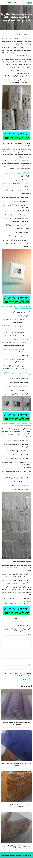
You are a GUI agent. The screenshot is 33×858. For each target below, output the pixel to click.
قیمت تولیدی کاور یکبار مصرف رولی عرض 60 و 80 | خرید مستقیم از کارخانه (16, 723)
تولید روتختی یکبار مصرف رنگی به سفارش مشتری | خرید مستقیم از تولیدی (16, 806)
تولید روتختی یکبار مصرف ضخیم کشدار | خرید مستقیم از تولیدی (16, 764)
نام (30, 657)
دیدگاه (29, 634)
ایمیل (29, 664)
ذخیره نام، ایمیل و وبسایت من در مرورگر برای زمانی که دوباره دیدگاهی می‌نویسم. (17, 674)
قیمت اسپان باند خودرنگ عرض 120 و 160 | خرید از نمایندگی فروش (17, 847)
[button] (22, 2)
